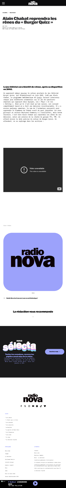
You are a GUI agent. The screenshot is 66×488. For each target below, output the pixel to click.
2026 (6, 470)
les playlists (9, 425)
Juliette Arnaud (9, 462)
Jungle (6, 453)
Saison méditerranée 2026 (11, 476)
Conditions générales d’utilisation (43, 460)
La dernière (8, 456)
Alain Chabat (7, 225)
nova (33, 293)
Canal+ (39, 98)
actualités (9, 427)
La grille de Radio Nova (12, 429)
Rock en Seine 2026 (10, 473)
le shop (8, 437)
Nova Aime (7, 450)
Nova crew (36, 453)
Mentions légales (38, 455)
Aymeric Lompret (9, 465)
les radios (9, 417)
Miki (6, 468)
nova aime (8, 434)
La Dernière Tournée (39, 470)
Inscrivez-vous (53, 351)
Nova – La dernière (39, 457)
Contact (36, 450)
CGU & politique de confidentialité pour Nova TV (47, 468)
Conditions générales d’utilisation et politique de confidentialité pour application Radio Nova (47, 465)
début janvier (21, 93)
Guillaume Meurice (10, 459)
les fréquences (10, 432)
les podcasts (9, 422)
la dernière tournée (11, 439)
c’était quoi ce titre (12, 420)
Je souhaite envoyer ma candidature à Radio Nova (47, 462)
